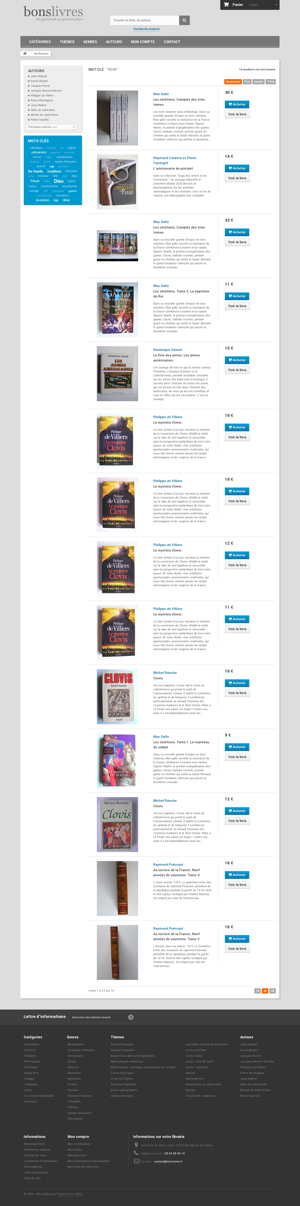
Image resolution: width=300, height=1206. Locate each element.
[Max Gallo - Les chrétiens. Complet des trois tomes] (118, 118)
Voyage (29, 1079)
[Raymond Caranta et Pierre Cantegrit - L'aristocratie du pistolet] (118, 181)
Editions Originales (123, 1084)
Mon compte (143, 41)
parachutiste (69, 186)
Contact (172, 41)
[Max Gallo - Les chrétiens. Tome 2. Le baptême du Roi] (118, 309)
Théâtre (73, 1107)
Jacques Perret (40, 86)
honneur (43, 176)
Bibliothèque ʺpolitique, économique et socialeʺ (144, 1067)
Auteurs (114, 41)
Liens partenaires (36, 1173)
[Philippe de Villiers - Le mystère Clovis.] (118, 440)
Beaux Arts (31, 1073)
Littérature (31, 1044)
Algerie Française (122, 1050)
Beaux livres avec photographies (132, 1056)
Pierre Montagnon (42, 100)
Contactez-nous (35, 1155)
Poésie (72, 1084)
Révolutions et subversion (203, 1084)
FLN (45, 191)
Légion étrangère (122, 1096)
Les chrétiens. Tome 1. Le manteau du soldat (181, 745)
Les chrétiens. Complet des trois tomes (179, 102)
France (32, 186)
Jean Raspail (39, 76)
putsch (41, 166)
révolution (42, 200)
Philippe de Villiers (42, 96)
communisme (49, 186)
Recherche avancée (147, 29)
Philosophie (32, 1062)
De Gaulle (35, 171)
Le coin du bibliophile (39, 1096)
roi (52, 166)
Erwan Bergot (39, 81)
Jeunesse (30, 1084)
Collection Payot (122, 1073)
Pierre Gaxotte (40, 120)
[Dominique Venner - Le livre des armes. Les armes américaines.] (118, 373)
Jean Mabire (38, 105)
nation (71, 181)
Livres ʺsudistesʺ (197, 1067)
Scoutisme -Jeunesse (200, 1096)
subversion (38, 152)
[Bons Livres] (63, 13)
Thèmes (67, 41)
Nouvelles (74, 1079)
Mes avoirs (75, 1150)
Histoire (29, 1050)
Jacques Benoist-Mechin (46, 91)
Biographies (76, 1044)
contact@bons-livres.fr (168, 1162)
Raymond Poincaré (168, 864)
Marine (190, 1073)
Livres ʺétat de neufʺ (200, 1062)
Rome (47, 162)
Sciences (30, 1102)
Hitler (66, 200)
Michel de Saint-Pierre (44, 115)
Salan (47, 181)
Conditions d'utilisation (40, 1161)
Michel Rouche (165, 672)
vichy (31, 176)
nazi (64, 176)
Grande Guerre (44, 196)
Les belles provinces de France (207, 1044)
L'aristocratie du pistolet (173, 168)
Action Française (122, 1044)
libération (35, 162)
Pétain (35, 181)
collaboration (64, 157)
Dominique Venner (167, 349)
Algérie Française (65, 162)
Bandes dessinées (80, 1113)
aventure (55, 152)
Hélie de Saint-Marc (43, 110)
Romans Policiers (80, 1096)
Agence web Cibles (70, 1194)
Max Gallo (161, 94)
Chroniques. (76, 1119)
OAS (55, 176)
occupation (58, 191)
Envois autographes (124, 1090)
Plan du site (32, 1178)
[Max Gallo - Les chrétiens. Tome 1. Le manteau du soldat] (118, 760)
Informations (33, 1167)
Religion (30, 1056)
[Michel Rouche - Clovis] (118, 696)
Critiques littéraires (81, 1050)
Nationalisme (195, 1079)
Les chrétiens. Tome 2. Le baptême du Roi (181, 294)
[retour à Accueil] (25, 53)
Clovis (158, 678)
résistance (62, 196)
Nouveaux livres (34, 1144)
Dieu (58, 181)
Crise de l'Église (122, 1079)
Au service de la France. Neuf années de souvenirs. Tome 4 (176, 873)
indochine (71, 171)
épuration (63, 166)
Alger (74, 176)
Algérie (72, 148)
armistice (69, 152)
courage (34, 191)
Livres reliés (194, 1056)
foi (56, 200)
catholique (36, 148)
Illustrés (73, 1067)
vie (61, 148)
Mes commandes (79, 1144)
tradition (54, 171)
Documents (75, 1056)
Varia (27, 1090)
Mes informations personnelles (89, 1161)
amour (37, 157)
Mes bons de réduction (83, 1167)
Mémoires (74, 1073)
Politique (30, 1067)
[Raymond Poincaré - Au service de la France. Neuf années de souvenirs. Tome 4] (118, 888)
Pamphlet (74, 1102)
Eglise (48, 157)
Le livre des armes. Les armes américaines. (176, 358)
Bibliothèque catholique (127, 1062)
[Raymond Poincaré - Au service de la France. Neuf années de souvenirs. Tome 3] (118, 952)
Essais (72, 1062)
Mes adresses (77, 1155)
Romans (73, 1090)
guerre (72, 191)
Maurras (51, 148)
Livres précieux (196, 1050)
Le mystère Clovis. (167, 422)
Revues (190, 1090)
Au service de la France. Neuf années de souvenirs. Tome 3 (176, 936)
